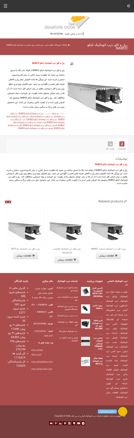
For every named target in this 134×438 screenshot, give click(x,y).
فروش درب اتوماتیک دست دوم (67, 298)
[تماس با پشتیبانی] (122, 411)
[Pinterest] (56, 423)
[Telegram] (83, 423)
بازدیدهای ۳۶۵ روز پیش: (17, 343)
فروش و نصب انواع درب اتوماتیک (68, 339)
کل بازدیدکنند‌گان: (16, 362)
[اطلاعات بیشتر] (23, 209)
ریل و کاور (39, 45)
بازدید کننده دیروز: (16, 317)
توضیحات (122, 149)
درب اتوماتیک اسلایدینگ (68, 331)
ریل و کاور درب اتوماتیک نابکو (41, 116)
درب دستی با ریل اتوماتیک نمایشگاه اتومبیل (67, 308)
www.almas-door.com (41, 369)
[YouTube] (78, 423)
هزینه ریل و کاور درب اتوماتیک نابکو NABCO (35, 128)
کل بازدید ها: (18, 354)
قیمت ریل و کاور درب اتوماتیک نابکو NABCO (40, 125)
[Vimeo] (65, 423)
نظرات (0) (110, 149)
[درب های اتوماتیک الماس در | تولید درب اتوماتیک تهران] (67, 28)
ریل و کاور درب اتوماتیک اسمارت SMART (108, 249)
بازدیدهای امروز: (16, 292)
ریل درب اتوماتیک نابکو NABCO (31, 113)
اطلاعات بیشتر (24, 256)
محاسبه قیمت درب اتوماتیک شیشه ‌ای (67, 289)
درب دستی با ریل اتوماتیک (67, 315)
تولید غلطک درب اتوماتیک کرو (68, 323)
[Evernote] (74, 423)
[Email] (51, 423)
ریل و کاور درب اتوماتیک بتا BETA (25, 249)
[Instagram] (69, 423)
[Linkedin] (60, 423)
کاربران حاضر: (18, 288)
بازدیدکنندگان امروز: (18, 303)
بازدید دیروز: (19, 309)
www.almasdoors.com (42, 361)
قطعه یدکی (49, 45)
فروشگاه (58, 45)
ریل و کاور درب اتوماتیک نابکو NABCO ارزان (40, 119)
